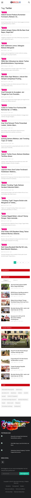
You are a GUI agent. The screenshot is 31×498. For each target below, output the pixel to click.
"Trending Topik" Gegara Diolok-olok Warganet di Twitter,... (14, 202)
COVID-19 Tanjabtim (12, 396)
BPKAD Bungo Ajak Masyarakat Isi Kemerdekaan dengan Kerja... (19, 293)
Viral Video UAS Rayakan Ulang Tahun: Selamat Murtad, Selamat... (15, 233)
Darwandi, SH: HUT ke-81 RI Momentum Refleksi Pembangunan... (18, 317)
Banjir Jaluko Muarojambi (8, 389)
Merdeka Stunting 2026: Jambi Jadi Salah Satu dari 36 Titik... (20, 309)
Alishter (20, 393)
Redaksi (22, 486)
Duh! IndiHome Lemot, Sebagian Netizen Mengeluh (12, 47)
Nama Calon (19, 389)
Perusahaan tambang (7, 406)
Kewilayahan (17, 406)
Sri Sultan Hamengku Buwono (9, 399)
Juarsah (3, 396)
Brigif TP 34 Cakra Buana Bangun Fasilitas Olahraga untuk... (19, 351)
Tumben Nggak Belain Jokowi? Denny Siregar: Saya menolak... (14, 217)
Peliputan (17, 403)
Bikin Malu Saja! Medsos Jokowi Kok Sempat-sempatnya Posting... (14, 78)
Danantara (13, 393)
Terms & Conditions (9, 489)
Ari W (2, 19)
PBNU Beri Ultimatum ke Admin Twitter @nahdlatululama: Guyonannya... (15, 62)
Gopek (3, 403)
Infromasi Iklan (8, 492)
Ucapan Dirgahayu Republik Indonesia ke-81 (18, 367)
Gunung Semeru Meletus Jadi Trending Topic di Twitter (15, 140)
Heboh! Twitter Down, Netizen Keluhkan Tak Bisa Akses (15, 155)
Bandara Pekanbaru (23, 399)
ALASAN (26, 393)
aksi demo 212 (5, 393)
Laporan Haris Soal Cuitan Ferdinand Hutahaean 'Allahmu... (14, 171)
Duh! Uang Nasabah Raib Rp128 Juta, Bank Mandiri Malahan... (14, 248)
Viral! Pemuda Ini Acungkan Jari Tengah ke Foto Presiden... (12, 93)
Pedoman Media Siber (19, 492)
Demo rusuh (10, 403)
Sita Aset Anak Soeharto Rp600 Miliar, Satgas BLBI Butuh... (19, 285)
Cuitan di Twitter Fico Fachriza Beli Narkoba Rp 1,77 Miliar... (13, 109)
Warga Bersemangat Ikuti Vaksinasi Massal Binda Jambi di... (19, 437)
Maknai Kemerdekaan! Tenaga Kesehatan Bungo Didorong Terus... (20, 301)
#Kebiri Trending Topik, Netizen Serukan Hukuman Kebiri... (12, 186)
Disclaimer (8, 486)
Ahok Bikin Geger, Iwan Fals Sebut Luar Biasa (20, 444)
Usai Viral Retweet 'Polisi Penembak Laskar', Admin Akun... (14, 124)
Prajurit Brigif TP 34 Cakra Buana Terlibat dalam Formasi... (19, 359)
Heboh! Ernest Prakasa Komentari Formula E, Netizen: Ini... (13, 16)
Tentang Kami (15, 486)
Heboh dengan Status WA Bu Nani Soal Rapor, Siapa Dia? (15, 31)
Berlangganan (24, 473)
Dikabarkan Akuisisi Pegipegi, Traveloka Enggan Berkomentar (20, 451)
